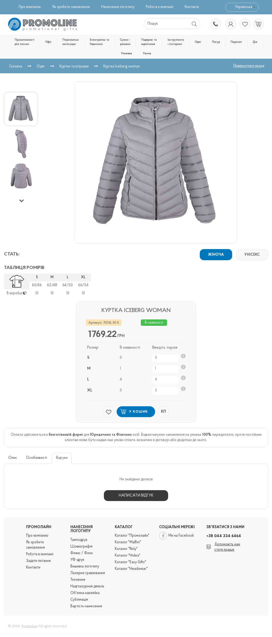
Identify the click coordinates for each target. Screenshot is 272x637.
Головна (15, 67)
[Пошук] (194, 23)
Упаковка (126, 53)
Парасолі (236, 42)
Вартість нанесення (86, 606)
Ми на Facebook (181, 536)
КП (163, 412)
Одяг (198, 42)
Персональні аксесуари (70, 42)
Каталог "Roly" (126, 549)
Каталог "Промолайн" (132, 536)
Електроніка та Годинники (99, 42)
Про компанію (30, 7)
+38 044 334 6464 (215, 24)
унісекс (252, 255)
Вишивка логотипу (84, 566)
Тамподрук (78, 540)
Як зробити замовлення (71, 7)
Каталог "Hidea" (127, 556)
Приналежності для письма (25, 42)
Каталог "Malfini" (128, 542)
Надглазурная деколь (87, 586)
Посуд (216, 42)
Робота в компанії (159, 7)
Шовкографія (81, 547)
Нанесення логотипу (117, 7)
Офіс (48, 42)
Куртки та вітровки (74, 67)
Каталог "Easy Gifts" (130, 562)
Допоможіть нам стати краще (227, 547)
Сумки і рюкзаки (125, 42)
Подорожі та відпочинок (149, 42)
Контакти (192, 7)
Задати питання (38, 561)
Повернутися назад (248, 66)
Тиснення (77, 580)
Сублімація (79, 600)
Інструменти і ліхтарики (176, 42)
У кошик (138, 411)
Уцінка (147, 53)
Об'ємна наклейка (85, 593)
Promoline (29, 626)
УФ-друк (77, 560)
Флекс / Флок (81, 553)
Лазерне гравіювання (87, 573)
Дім (255, 42)
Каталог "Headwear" (131, 569)
